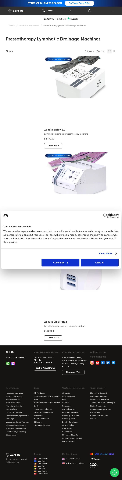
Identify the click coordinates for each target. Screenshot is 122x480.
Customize (58, 262)
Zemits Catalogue (70, 422)
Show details (105, 253)
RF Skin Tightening (14, 396)
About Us (66, 393)
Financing (66, 406)
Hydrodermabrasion (14, 393)
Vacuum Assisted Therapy (17, 422)
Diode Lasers (11, 435)
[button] (100, 51)
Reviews (65, 403)
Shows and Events (70, 435)
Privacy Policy (68, 425)
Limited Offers (68, 396)
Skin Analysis (11, 409)
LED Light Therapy (14, 412)
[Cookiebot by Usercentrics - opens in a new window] (106, 215)
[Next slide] (110, 91)
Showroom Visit (73, 372)
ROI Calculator (68, 409)
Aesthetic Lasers (41, 419)
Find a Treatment (98, 406)
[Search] (70, 10)
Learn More (53, 146)
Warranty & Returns (70, 416)
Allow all (99, 262)
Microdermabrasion (14, 406)
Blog (64, 400)
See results (67, 432)
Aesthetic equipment (29, 26)
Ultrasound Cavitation (16, 425)
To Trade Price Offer (79, 3)
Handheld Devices (42, 425)
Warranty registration (99, 400)
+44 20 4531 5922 (15, 358)
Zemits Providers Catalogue (102, 403)
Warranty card (68, 419)
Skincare (38, 422)
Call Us (10, 352)
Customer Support (98, 396)
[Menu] (112, 10)
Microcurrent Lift (13, 400)
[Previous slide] (48, 91)
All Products (39, 393)
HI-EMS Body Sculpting (16, 432)
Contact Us (67, 429)
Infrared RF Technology (16, 429)
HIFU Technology (13, 403)
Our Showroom (68, 441)
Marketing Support (98, 393)
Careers (93, 419)
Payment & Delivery (70, 412)
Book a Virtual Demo (45, 368)
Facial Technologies (43, 409)
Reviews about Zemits (72, 438)
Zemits (11, 26)
